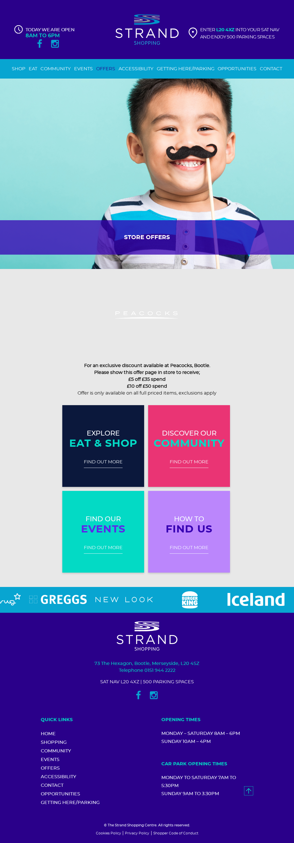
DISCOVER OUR (189, 433)
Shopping (54, 742)
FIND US (189, 529)
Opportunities (60, 794)
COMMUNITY (189, 443)
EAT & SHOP (103, 443)
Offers (50, 768)
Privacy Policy (137, 833)
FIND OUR (103, 519)
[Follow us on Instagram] (55, 43)
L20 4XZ (225, 30)
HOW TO (189, 519)
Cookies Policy (108, 833)
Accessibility (58, 776)
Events (50, 759)
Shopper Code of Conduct (175, 833)
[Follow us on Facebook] (39, 43)
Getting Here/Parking (70, 802)
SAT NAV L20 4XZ (119, 682)
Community (56, 751)
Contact (52, 785)
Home (48, 733)
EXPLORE (103, 433)
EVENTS (103, 529)
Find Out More (103, 462)
